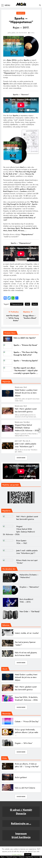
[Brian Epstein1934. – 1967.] (9, 542)
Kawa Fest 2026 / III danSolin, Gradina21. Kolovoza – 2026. (26, 698)
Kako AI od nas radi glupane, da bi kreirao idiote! (26, 654)
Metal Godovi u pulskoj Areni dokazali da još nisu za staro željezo (26, 393)
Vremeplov (20, 13)
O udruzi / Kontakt (21, 810)
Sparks (35, 304)
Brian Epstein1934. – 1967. (21, 542)
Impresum (21, 833)
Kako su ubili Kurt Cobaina (25, 787)
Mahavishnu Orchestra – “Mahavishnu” (29, 576)
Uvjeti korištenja (21, 837)
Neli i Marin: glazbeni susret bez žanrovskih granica (25, 410)
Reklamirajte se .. (21, 823)
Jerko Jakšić (11, 32)
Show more (21, 457)
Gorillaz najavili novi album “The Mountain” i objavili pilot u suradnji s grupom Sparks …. (26, 371)
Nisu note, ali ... (27, 441)
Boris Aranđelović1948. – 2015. (26, 600)
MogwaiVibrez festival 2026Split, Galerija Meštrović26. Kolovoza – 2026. (27, 428)
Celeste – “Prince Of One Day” (27, 721)
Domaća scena (19, 387)
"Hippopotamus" (16, 304)
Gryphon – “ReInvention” (29, 587)
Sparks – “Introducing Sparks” (26, 360)
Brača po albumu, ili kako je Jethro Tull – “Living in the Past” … (27, 766)
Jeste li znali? (18, 441)
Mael (27, 304)
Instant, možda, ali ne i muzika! (27, 633)
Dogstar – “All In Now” (24, 743)
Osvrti (25, 387)
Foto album (27, 422)
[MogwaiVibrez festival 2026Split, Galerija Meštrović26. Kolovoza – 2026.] (9, 528)
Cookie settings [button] (17, 855)
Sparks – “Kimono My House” (26, 345)
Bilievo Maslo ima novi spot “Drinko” (26, 561)
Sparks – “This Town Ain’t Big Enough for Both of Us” (25, 353)
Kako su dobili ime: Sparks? (25, 337)
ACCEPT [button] (27, 855)
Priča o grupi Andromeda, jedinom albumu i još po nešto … (26, 732)
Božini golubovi (21, 777)
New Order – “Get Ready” (30, 611)
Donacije (21, 813)
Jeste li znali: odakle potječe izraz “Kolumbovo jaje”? (25, 445)
